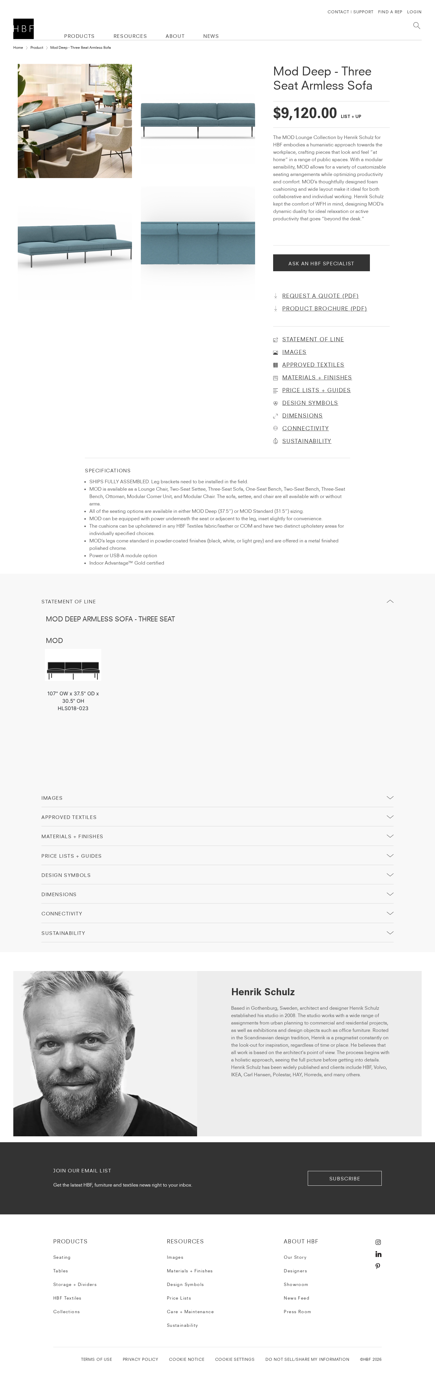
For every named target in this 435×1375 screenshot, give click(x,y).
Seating (62, 1257)
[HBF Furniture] (24, 29)
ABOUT (175, 36)
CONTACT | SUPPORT (351, 11)
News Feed (297, 1298)
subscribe (344, 1179)
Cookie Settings (235, 1359)
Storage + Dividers (75, 1284)
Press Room (297, 1311)
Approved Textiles (69, 817)
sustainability (63, 933)
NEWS (211, 36)
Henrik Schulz (263, 993)
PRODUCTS (79, 36)
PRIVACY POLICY (140, 1359)
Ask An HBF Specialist (322, 263)
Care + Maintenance (190, 1311)
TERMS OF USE (96, 1359)
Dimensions (59, 894)
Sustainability (182, 1325)
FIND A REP (390, 11)
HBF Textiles (67, 1298)
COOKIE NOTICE (186, 1359)
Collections (66, 1311)
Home (18, 47)
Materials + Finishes (72, 836)
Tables (60, 1271)
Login (414, 11)
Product (36, 47)
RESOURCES (130, 36)
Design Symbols (66, 875)
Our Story (295, 1257)
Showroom (296, 1284)
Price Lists (179, 1298)
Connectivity (61, 914)
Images (52, 798)
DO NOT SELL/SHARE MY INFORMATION (307, 1359)
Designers (295, 1271)
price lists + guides (71, 856)
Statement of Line (68, 602)
